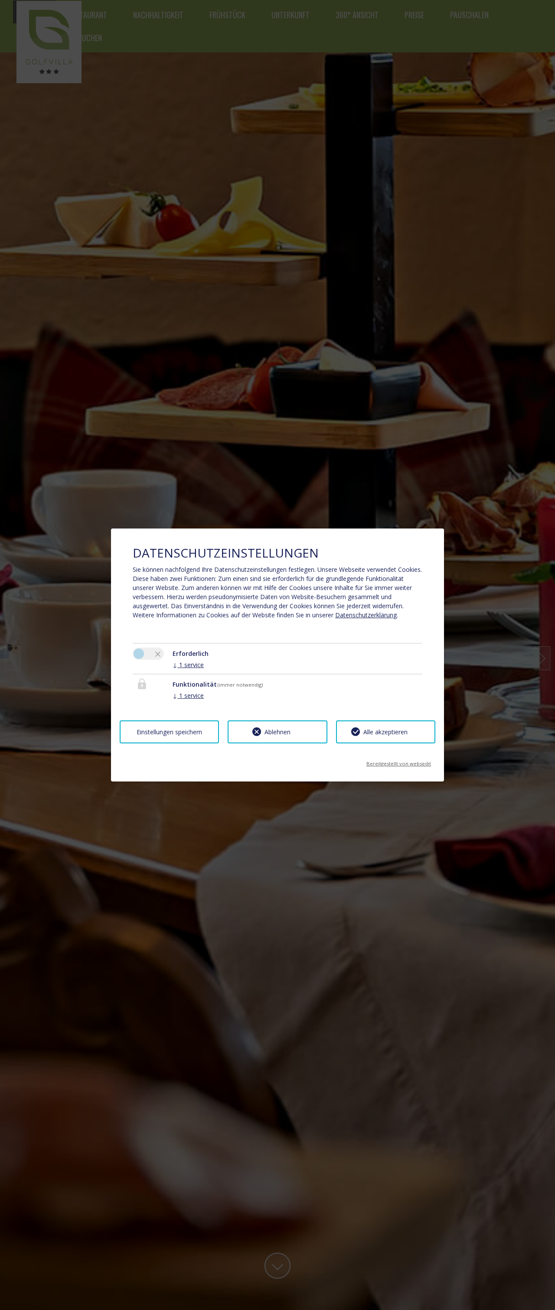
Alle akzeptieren (385, 732)
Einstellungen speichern (169, 732)
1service (188, 665)
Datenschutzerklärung (366, 615)
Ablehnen (277, 732)
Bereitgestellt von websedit (398, 761)
